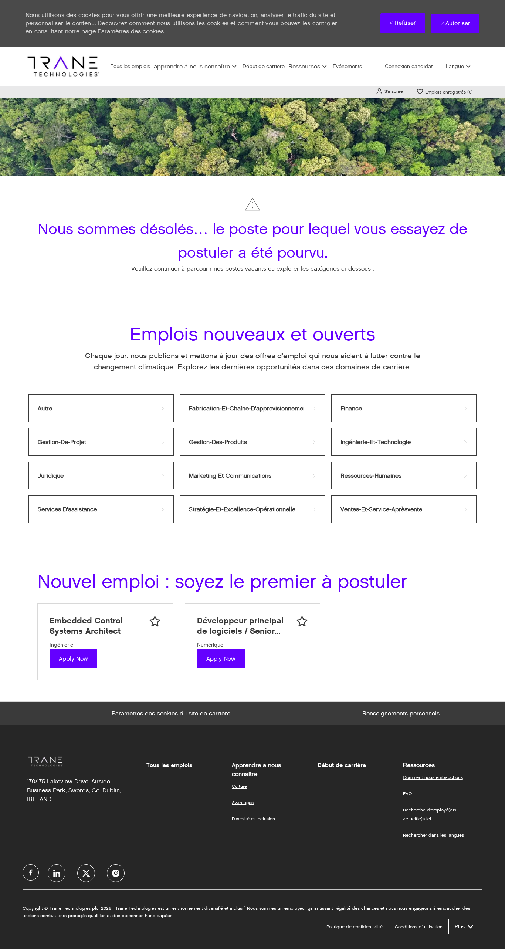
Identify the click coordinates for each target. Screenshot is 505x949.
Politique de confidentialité (354, 926)
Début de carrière (264, 66)
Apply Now (73, 658)
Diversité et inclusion (253, 818)
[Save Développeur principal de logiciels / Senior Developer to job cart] (302, 621)
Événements (347, 66)
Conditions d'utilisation (419, 926)
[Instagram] (116, 873)
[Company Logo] (62, 66)
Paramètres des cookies (131, 31)
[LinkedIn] (56, 873)
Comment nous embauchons (433, 777)
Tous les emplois (130, 66)
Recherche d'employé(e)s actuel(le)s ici (429, 814)
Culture (239, 786)
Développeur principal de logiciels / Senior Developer (240, 626)
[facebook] (31, 872)
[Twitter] (86, 873)
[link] (101, 408)
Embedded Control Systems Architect (86, 626)
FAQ (407, 793)
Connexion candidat (409, 66)
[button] (389, 91)
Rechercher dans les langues (433, 835)
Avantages (243, 802)
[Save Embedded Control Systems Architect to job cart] (155, 621)
